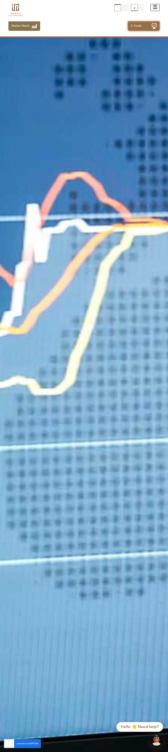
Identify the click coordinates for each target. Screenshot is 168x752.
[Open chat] (156, 740)
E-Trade (136, 25)
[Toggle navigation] (155, 7)
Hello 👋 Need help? (140, 727)
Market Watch (20, 25)
